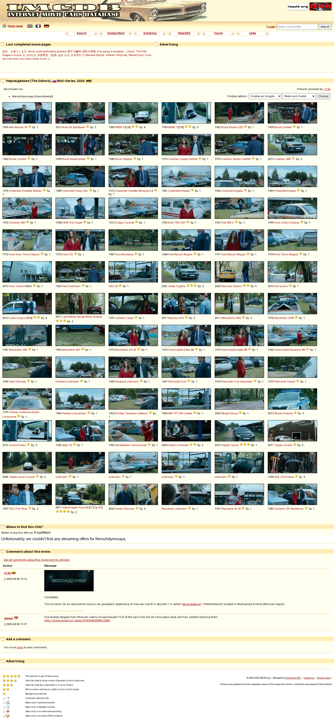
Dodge (119, 222)
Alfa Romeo (16, 127)
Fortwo (22, 445)
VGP (182, 222)
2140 (291, 318)
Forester (183, 445)
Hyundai (226, 286)
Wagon (187, 254)
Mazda (172, 318)
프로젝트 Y (77, 55)
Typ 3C (97, 507)
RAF (170, 413)
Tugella (180, 286)
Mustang (127, 254)
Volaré (291, 381)
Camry (234, 445)
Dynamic (295, 349)
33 (25, 127)
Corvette (133, 190)
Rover (89, 316)
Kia (276, 286)
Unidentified (115, 33)
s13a (327, 89)
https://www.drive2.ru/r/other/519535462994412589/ (77, 620)
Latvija (188, 413)
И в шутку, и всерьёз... (111, 51)
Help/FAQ (184, 33)
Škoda (225, 413)
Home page (15, 26)
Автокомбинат (191, 604)
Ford (277, 222)
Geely (171, 286)
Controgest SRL (293, 677)
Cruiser (30, 477)
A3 (70, 127)
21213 (284, 477)
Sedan (237, 159)
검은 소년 (63, 55)
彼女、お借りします (14, 51)
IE (135, 349)
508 (229, 222)
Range (81, 316)
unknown (74, 286)
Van (85, 190)
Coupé (78, 222)
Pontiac (14, 412)
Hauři (130, 51)
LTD (70, 254)
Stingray (143, 190)
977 (176, 413)
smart (13, 445)
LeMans (142, 413)
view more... (41, 58)
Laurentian (79, 413)
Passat (83, 507)
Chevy (78, 190)
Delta (187, 349)
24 (239, 508)
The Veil (141, 51)
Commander (138, 445)
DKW (65, 222)
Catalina (24, 412)
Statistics (150, 33)
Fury (183, 381)
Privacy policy (324, 677)
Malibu (37, 190)
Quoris (283, 286)
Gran (18, 254)
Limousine (9, 416)
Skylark (127, 159)
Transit (20, 286)
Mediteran (297, 508)
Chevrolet (15, 190)
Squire (35, 254)
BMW (118, 127)
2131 (18, 508)
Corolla (287, 445)
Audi (65, 127)
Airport (35, 412)
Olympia (20, 381)
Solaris (237, 286)
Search (82, 33)
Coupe (184, 159)
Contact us (309, 677)
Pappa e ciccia (11, 55)
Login (271, 26)
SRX (288, 159)
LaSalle (120, 318)
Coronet (129, 222)
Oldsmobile (175, 349)
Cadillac (173, 159)
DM (181, 413)
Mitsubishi (228, 318)
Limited (287, 127)
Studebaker (122, 445)
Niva (291, 477)
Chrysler (14, 222)
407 (78, 349)
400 (25, 349)
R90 (29, 318)
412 (131, 349)
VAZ (276, 477)
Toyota (225, 445)
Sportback (79, 127)
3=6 (71, 222)
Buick (224, 127)
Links (252, 33)
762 (177, 222)
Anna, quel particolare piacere (47, 51)
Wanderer (168, 508)
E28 (127, 127)
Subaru (173, 445)
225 (240, 127)
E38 (180, 127)
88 (192, 349)
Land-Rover (69, 316)
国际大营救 (89, 51)
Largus (21, 318)
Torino (26, 254)
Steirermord (135, 55)
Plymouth (174, 381)
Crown (285, 222)
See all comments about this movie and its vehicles (37, 559)
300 (23, 222)
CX (180, 318)
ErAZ (171, 222)
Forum (218, 33)
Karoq (234, 413)
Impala (185, 190)
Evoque (97, 316)
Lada (12, 318)
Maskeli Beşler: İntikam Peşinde (106, 55)
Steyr (65, 445)
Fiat (223, 222)
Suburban (246, 381)
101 (288, 508)
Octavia (288, 413)
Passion (129, 508)
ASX (238, 318)
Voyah (119, 508)
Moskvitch (280, 318)
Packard (61, 381)
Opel (12, 381)
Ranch (179, 254)
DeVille (193, 159)
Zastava (279, 508)
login (20, 647)
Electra (233, 127)
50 (70, 445)
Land (21, 477)
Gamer (8, 618)
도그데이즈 (29, 55)
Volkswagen (70, 507)
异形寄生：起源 (46, 55)
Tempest (130, 413)
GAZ (111, 286)
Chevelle (27, 190)
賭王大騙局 (74, 51)
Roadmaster (78, 159)
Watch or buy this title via (17, 532)
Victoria (294, 222)
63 (116, 286)
